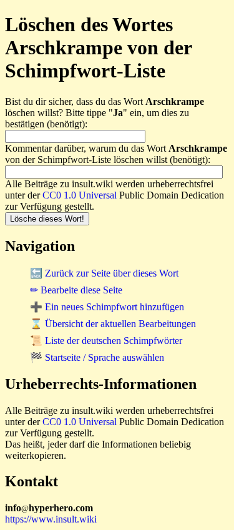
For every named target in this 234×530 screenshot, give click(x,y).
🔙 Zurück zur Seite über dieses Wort (104, 273)
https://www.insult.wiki (51, 519)
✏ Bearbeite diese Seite (76, 290)
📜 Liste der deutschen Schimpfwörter (106, 340)
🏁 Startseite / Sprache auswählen (97, 357)
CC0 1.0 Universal (79, 195)
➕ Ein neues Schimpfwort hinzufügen (107, 307)
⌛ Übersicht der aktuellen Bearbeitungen (113, 323)
